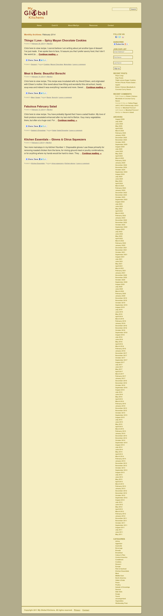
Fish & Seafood (120, 569)
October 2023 (120, 197)
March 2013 (119, 484)
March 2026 (119, 130)
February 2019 (120, 321)
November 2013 (121, 465)
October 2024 (120, 169)
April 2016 (119, 399)
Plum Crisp (119, 75)
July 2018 (118, 337)
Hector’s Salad (128, 112)
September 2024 (121, 172)
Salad (54, 130)
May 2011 (118, 534)
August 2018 (120, 335)
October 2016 (120, 385)
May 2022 (118, 236)
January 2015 (120, 433)
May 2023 (118, 208)
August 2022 (120, 229)
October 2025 (120, 142)
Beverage (119, 548)
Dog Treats (119, 78)
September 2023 (121, 199)
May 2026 (118, 126)
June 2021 (119, 261)
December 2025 (121, 137)
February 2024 (120, 188)
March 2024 (119, 186)
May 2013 (118, 479)
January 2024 (120, 190)
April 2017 (119, 371)
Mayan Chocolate (56, 64)
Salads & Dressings (38, 130)
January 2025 (120, 163)
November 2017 (121, 355)
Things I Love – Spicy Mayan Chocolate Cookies (55, 40)
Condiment (119, 559)
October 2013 (120, 468)
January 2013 (120, 488)
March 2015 (119, 429)
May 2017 (118, 369)
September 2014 (121, 442)
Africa (117, 541)
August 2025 (120, 147)
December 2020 (121, 275)
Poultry (118, 585)
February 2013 (120, 486)
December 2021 (121, 247)
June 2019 (119, 312)
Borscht (55, 97)
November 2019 (121, 300)
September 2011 (121, 525)
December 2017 (121, 353)
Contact (111, 25)
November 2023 (121, 195)
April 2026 (119, 128)
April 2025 (119, 156)
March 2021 (119, 268)
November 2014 (121, 438)
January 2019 (120, 323)
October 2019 (120, 303)
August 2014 (120, 445)
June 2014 (119, 449)
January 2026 (120, 135)
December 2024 (121, 165)
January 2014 (120, 461)
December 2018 (121, 325)
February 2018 (120, 348)
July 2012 (118, 502)
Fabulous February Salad (40, 106)
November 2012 (121, 493)
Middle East (119, 575)
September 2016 (121, 387)
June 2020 (119, 289)
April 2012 (119, 509)
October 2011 (120, 523)
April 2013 (119, 481)
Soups (37, 97)
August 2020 (120, 284)
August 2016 (120, 390)
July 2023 (118, 204)
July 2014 (118, 447)
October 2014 (120, 440)
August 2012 (120, 500)
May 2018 (118, 341)
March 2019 (119, 319)
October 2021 (120, 252)
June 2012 (119, 504)
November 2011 (121, 520)
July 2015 (118, 419)
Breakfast (119, 553)
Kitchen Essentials (38, 163)
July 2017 (118, 364)
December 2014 (121, 436)
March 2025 (119, 158)
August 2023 (120, 202)
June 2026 (119, 124)
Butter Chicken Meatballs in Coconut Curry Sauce (125, 88)
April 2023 (119, 211)
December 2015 (121, 408)
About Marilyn (73, 25)
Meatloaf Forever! (129, 108)
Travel (117, 596)
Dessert (34, 64)
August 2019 (120, 307)
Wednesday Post (121, 603)
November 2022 (121, 222)
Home (39, 25)
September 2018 (121, 332)
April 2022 (119, 238)
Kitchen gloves (69, 163)
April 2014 (119, 454)
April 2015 (119, 426)
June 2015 (119, 422)
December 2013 (121, 463)
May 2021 (118, 264)
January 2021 (120, 273)
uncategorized (120, 598)
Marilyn (49, 43)
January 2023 (120, 218)
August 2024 (120, 174)
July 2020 (118, 286)
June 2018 (119, 339)
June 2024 (119, 179)
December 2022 (121, 220)
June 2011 (119, 532)
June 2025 (119, 151)
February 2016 (120, 403)
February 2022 (120, 243)
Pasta (117, 582)
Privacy (77, 610)
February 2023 (120, 215)
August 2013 (120, 472)
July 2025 (118, 149)
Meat (33, 97)
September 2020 (121, 282)
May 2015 (118, 424)
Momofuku (67, 64)
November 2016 (121, 383)
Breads (118, 550)
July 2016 (118, 392)
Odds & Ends (120, 580)
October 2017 (120, 358)
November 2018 (121, 328)
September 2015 (121, 415)
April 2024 (119, 183)
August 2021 (120, 257)
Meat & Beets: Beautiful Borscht (44, 73)
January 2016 (120, 406)
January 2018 (120, 351)
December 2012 (121, 491)
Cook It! (55, 25)
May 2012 (118, 507)
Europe (118, 566)
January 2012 (120, 516)
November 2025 (121, 140)
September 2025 (121, 144)
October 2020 (120, 280)
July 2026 (118, 121)
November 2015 (121, 410)
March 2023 (119, 213)
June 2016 (119, 394)
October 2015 (120, 413)
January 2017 (120, 378)
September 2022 (121, 227)
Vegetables (119, 601)
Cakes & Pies (120, 555)
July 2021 (118, 259)
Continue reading (48, 54)
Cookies (47, 64)
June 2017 (119, 367)
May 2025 (118, 153)
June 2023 (119, 206)
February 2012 (120, 514)
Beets (49, 97)
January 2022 (120, 245)
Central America (121, 557)
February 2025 (120, 160)
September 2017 (121, 360)
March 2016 (119, 401)
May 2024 (118, 181)
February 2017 (120, 376)
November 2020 (121, 277)
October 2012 (120, 495)
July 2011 (118, 530)
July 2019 (118, 309)
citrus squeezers (57, 163)
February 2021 (120, 270)
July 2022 (118, 231)
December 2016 (121, 380)
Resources (93, 25)
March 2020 (119, 291)
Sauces (118, 589)
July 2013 (118, 475)
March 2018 (119, 346)
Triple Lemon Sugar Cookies (125, 80)
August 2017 (120, 362)
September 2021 (121, 254)
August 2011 (120, 527)
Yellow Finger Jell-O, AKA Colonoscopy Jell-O (126, 104)
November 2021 (121, 250)
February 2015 (120, 431)
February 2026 (120, 133)
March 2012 (119, 511)
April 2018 (119, 344)
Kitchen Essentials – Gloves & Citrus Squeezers (55, 139)
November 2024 (121, 167)
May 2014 (118, 452)
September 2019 (121, 305)
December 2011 (121, 518)
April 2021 (119, 266)
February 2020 (120, 293)
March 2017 (119, 374)
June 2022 (119, 234)
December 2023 (121, 192)
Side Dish (118, 592)
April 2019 (119, 316)
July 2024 (118, 176)
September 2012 (121, 497)
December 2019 (121, 298)
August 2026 (120, 119)
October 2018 (120, 330)
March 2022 (119, 241)
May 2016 (118, 397)
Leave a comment (79, 64)
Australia (118, 546)
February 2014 (120, 458)
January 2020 (120, 296)
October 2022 (120, 225)
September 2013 (121, 470)
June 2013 (119, 477)
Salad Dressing (62, 130)
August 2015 (120, 417)
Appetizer (118, 543)
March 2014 (119, 456)
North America (120, 578)
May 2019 (118, 314)
